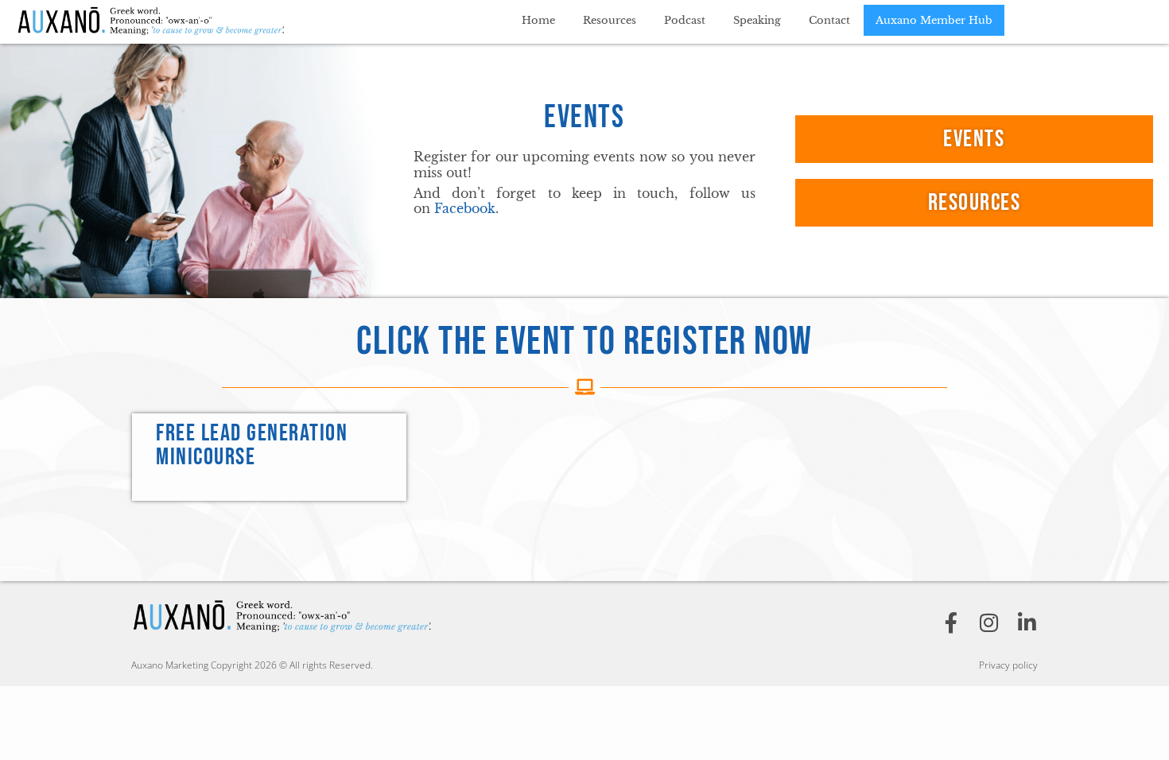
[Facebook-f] (951, 622)
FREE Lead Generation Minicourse (252, 445)
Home (538, 20)
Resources (609, 20)
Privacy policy (1008, 665)
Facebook (464, 208)
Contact (829, 20)
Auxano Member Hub (934, 20)
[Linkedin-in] (1027, 622)
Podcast (684, 20)
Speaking (757, 20)
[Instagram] (989, 622)
